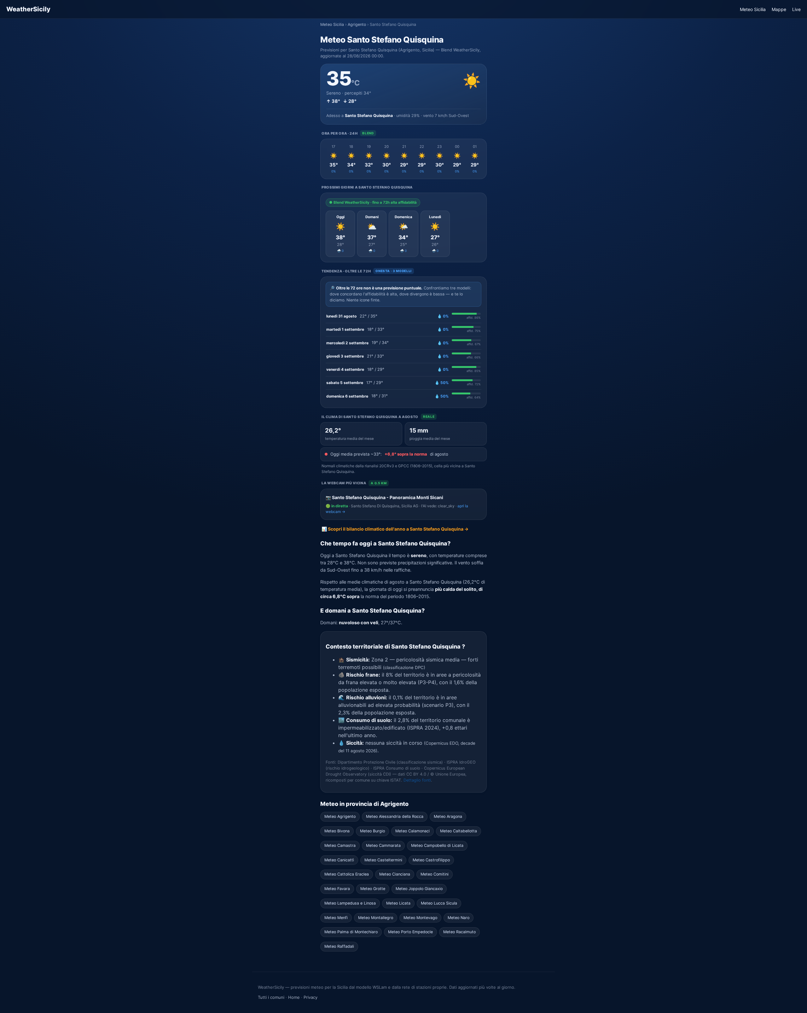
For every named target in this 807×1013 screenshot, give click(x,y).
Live (796, 9)
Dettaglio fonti (417, 780)
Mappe (779, 9)
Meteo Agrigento (340, 816)
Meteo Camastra (340, 845)
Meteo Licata (398, 903)
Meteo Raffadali (339, 946)
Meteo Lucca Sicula (439, 903)
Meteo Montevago (420, 917)
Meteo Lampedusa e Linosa (350, 903)
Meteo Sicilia (753, 9)
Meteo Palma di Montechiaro (351, 931)
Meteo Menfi (336, 917)
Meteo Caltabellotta (458, 831)
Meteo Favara (337, 888)
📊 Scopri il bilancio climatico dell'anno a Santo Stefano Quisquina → (395, 529)
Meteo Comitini (435, 874)
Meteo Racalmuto (459, 931)
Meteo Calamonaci (412, 831)
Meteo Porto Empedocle (410, 931)
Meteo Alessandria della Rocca (394, 816)
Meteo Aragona (448, 816)
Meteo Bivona (337, 831)
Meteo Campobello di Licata (437, 845)
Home (294, 997)
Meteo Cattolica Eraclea (346, 874)
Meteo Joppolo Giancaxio (419, 888)
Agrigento (357, 24)
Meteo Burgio (372, 831)
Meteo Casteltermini (383, 860)
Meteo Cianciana (394, 874)
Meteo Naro (458, 917)
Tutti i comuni (271, 997)
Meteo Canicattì (339, 860)
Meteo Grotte (372, 888)
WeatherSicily (28, 9)
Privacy (310, 997)
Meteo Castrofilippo (431, 860)
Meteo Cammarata (383, 845)
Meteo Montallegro (375, 917)
